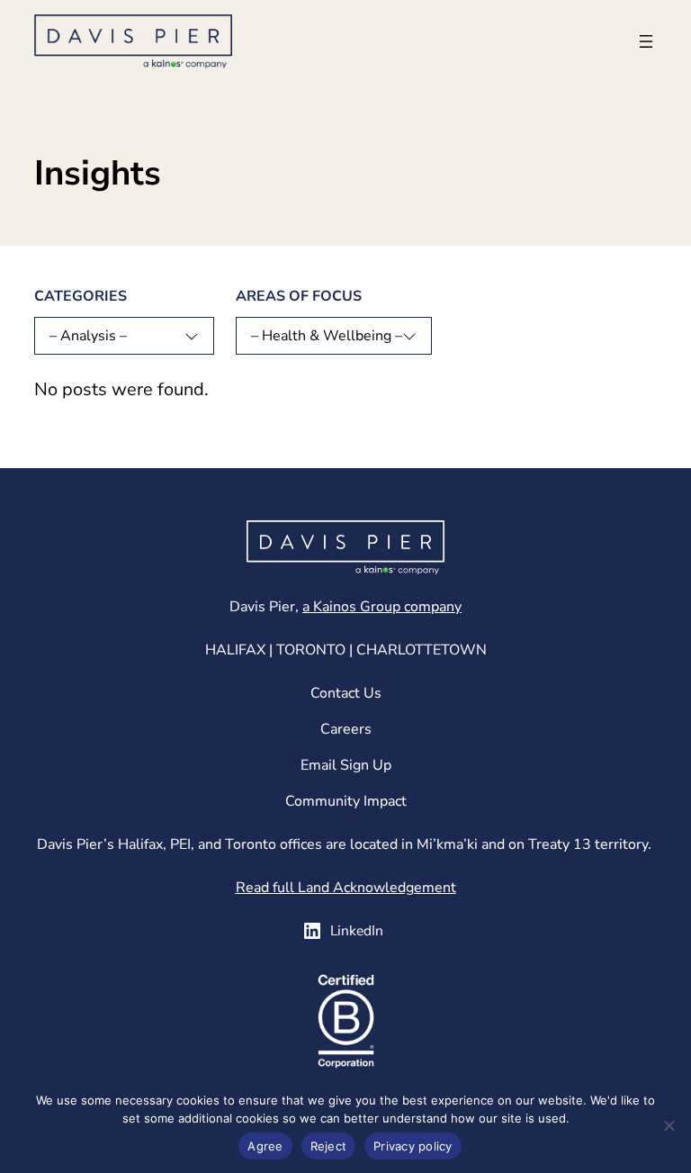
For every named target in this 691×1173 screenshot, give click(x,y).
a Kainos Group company (382, 607)
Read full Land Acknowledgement (346, 888)
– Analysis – (88, 336)
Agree (265, 1146)
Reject (328, 1146)
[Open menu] (646, 41)
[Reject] (669, 1125)
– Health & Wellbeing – (326, 336)
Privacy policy (413, 1146)
